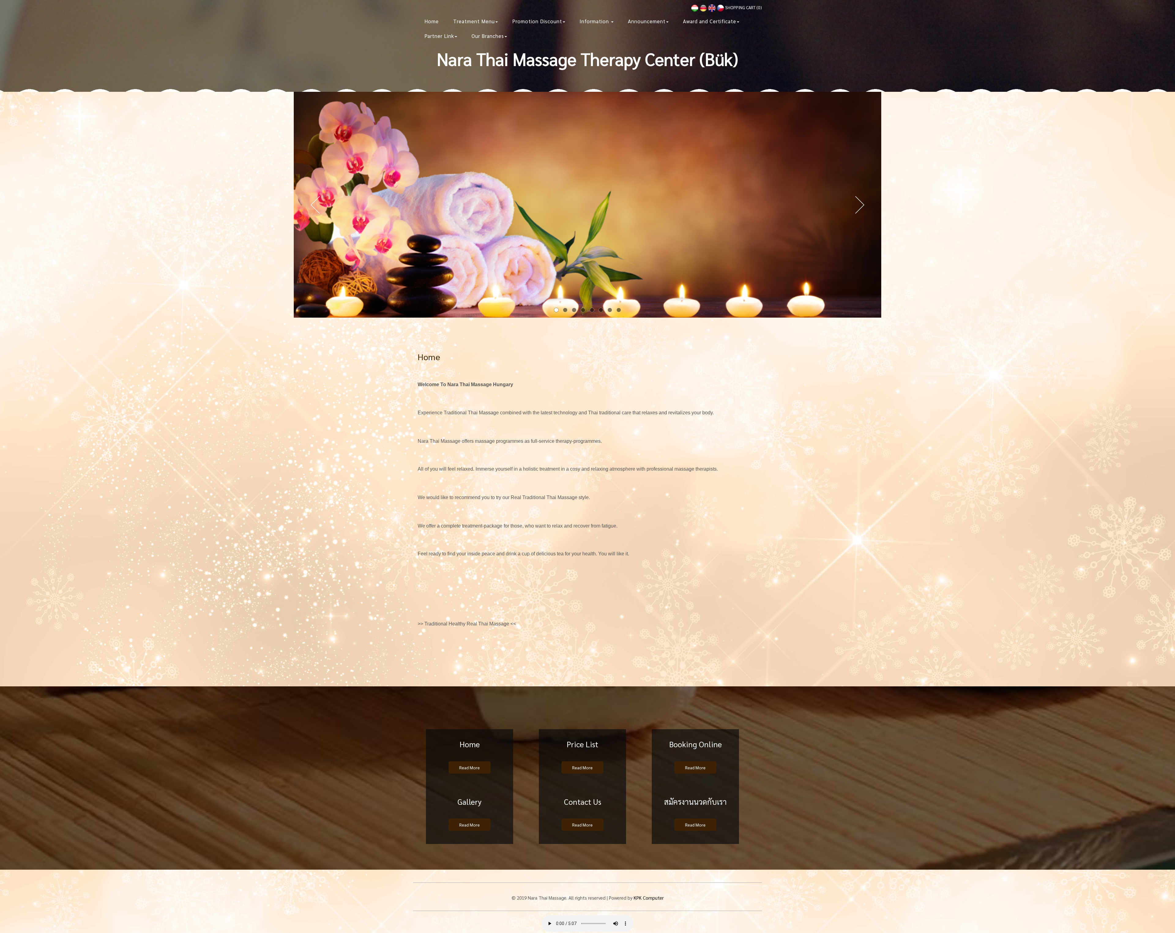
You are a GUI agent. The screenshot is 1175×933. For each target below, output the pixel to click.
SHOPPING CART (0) (743, 7)
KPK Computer (649, 898)
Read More (469, 767)
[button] (475, 21)
